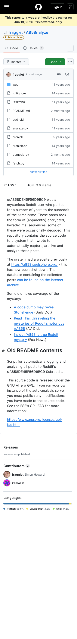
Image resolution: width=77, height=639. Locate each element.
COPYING (19, 102)
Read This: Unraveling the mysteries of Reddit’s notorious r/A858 (39, 323)
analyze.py (20, 128)
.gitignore (19, 93)
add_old (18, 119)
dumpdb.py (21, 154)
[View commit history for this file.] (67, 74)
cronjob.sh (20, 146)
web (16, 84)
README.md (21, 111)
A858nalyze (37, 32)
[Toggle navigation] (6, 6)
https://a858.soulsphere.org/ (34, 264)
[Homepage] (38, 6)
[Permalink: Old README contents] (4, 350)
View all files (38, 172)
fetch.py (18, 163)
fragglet (16, 32)
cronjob (18, 137)
